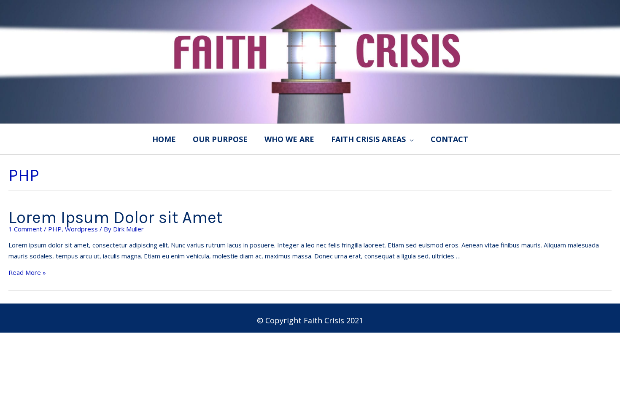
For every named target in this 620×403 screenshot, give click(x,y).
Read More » (27, 272)
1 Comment (25, 229)
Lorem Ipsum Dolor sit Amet (115, 217)
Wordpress (81, 229)
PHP (55, 229)
